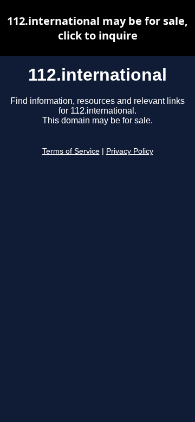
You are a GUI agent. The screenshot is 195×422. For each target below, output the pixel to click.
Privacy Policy (129, 151)
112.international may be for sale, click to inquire (97, 28)
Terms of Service (71, 151)
